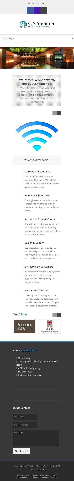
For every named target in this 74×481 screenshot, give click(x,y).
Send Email (21, 451)
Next (71, 65)
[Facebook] (30, 10)
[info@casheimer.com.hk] (43, 10)
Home (31, 3)
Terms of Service (41, 475)
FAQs (54, 475)
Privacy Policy (23, 475)
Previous (64, 65)
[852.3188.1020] (37, 10)
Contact (42, 3)
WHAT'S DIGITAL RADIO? (37, 160)
